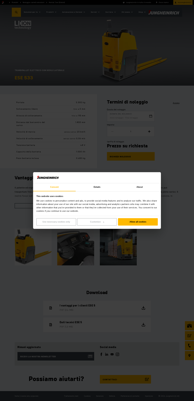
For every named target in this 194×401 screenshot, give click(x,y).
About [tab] (139, 187)
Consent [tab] (54, 187)
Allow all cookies (138, 222)
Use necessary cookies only (56, 222)
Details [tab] (97, 187)
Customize (95, 222)
